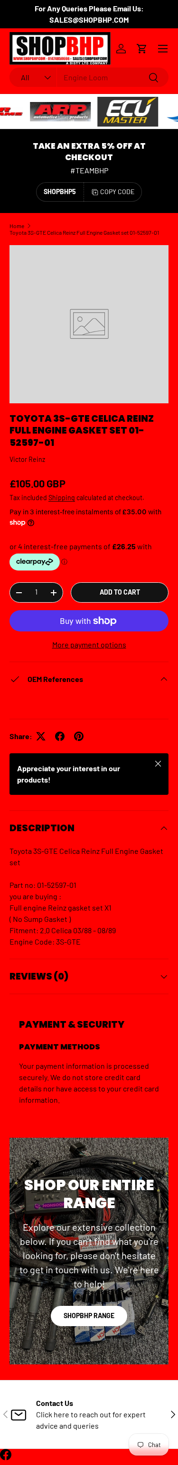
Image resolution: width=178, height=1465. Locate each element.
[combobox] (89, 77)
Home (16, 225)
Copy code (117, 191)
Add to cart (120, 592)
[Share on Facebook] (59, 736)
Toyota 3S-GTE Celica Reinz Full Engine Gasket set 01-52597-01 (84, 232)
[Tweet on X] (40, 736)
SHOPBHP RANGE (89, 1316)
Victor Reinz (27, 459)
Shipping (61, 498)
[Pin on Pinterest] (78, 736)
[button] (141, 48)
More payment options (89, 644)
